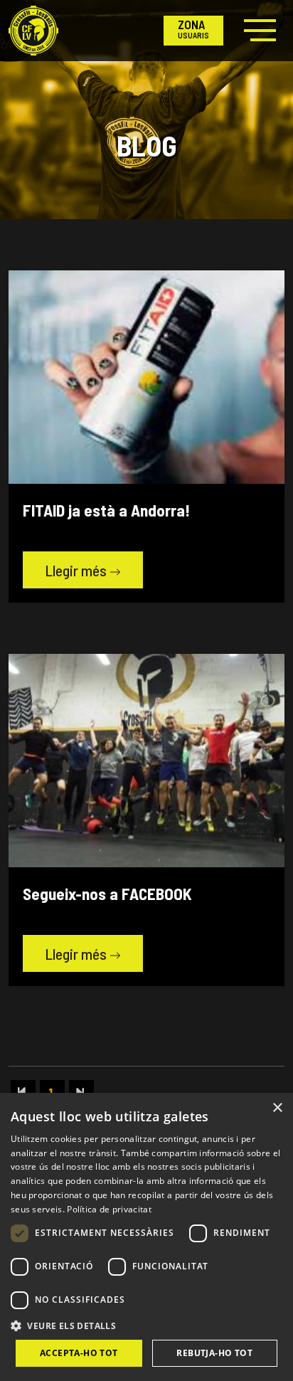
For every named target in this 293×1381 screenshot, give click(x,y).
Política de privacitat (109, 1209)
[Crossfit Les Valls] (33, 30)
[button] (146, 1325)
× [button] (277, 1108)
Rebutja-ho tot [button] (214, 1353)
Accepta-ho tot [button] (79, 1353)
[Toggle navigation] (258, 31)
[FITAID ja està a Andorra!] (146, 376)
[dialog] (146, 1237)
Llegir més (77, 570)
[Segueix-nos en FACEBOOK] (146, 759)
